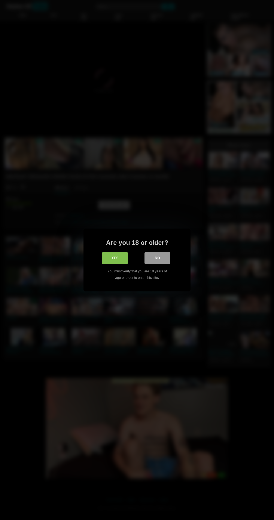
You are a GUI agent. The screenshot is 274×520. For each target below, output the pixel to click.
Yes (115, 258)
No (157, 258)
